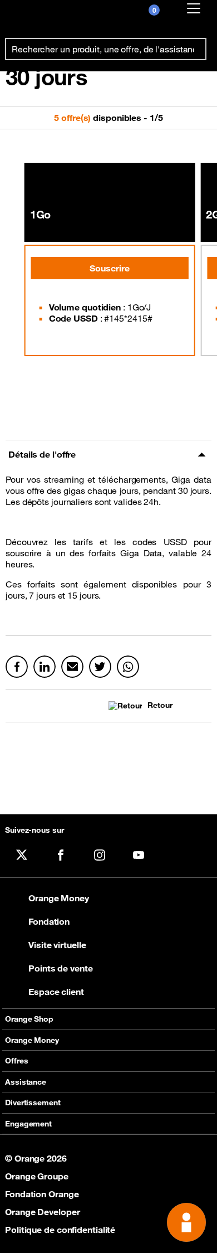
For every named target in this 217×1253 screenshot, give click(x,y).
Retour (159, 705)
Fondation (49, 921)
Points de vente (60, 968)
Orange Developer (42, 1211)
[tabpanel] (108, 552)
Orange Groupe (36, 1176)
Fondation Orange (41, 1193)
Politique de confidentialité (60, 1229)
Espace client (56, 991)
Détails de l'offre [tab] (42, 454)
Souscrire (109, 268)
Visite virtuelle (57, 944)
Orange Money (58, 898)
